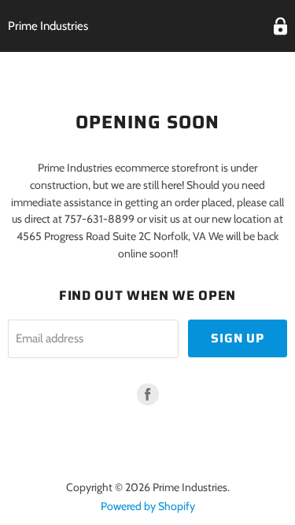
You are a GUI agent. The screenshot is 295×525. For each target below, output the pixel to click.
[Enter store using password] (280, 26)
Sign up (237, 338)
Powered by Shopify (148, 506)
